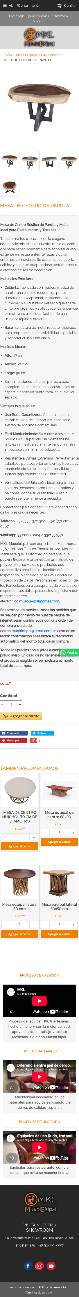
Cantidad (8, 695)
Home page (16, 16)
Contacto (38, 21)
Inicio (8, 55)
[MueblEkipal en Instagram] (39, 1266)
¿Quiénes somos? (39, 16)
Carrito (69, 5)
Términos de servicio (38, 1292)
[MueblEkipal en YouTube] (51, 1266)
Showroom (60, 16)
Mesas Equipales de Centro (37, 55)
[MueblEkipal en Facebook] (28, 1266)
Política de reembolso (53, 1287)
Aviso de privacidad (23, 1287)
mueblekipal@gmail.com (39, 601)
